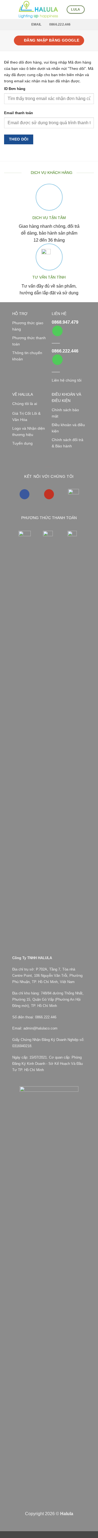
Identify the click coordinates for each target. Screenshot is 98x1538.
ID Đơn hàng (14, 89)
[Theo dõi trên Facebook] (25, 494)
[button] (7, 9)
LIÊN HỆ (59, 313)
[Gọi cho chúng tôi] (57, 331)
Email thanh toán (18, 113)
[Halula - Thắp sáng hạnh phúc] (38, 9)
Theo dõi (18, 139)
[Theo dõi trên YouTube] (49, 494)
